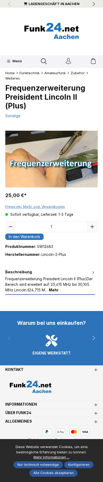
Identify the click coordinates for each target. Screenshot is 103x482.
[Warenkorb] (93, 61)
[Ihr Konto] (68, 61)
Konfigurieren (79, 465)
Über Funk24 (18, 413)
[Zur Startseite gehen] (51, 31)
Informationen (21, 404)
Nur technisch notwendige (38, 465)
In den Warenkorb (24, 236)
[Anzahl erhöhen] (92, 226)
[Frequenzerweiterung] (51, 159)
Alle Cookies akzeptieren (53, 473)
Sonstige (12, 116)
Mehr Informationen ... (51, 457)
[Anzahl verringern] (10, 226)
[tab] (50, 281)
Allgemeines (18, 421)
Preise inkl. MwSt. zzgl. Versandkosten (35, 207)
